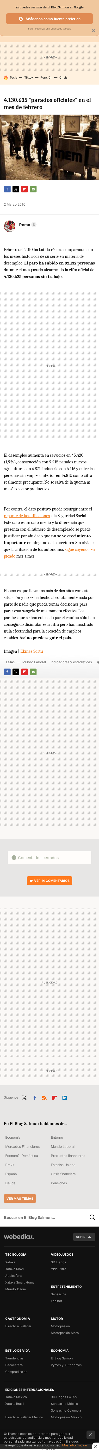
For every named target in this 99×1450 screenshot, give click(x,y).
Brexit (9, 1165)
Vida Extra (58, 1269)
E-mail (33, 189)
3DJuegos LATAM (64, 1397)
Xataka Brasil (14, 1404)
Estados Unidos (63, 1165)
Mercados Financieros (22, 1146)
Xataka (10, 1262)
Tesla (13, 77)
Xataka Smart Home (20, 1282)
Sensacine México (64, 1404)
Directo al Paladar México (24, 1417)
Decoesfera (14, 1365)
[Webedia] (19, 1240)
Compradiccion (16, 1372)
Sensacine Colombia (66, 1410)
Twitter (15, 189)
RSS (44, 1097)
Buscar (92, 1217)
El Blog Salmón (62, 1358)
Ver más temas (19, 1198)
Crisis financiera (63, 1174)
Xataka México (16, 1397)
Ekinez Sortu (31, 651)
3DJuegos (58, 1262)
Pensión (46, 77)
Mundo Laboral (34, 662)
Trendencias (14, 1358)
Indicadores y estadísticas (71, 662)
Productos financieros (68, 1156)
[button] (27, 224)
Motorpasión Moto (65, 1333)
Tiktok (28, 77)
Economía (12, 1137)
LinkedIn (64, 1097)
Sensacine (58, 1294)
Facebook (7, 189)
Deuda (10, 1183)
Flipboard (24, 189)
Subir (81, 1237)
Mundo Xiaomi (15, 1289)
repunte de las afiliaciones (27, 515)
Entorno (57, 1137)
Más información (74, 1445)
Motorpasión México (66, 1417)
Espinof (56, 1301)
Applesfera (13, 1276)
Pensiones (59, 1183)
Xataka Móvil (14, 1269)
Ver (52, 881)
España (11, 1174)
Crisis (63, 77)
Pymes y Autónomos (66, 1365)
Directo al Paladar (18, 1326)
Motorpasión (60, 1326)
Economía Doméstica (21, 1156)
